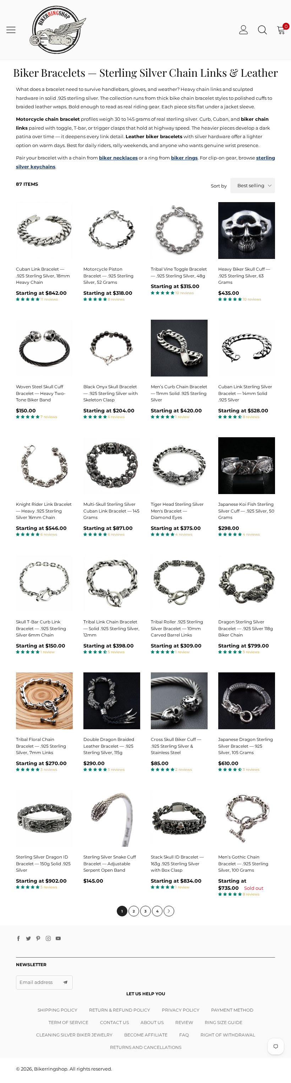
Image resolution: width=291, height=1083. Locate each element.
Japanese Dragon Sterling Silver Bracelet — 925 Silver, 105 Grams (245, 746)
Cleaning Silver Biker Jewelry (74, 1035)
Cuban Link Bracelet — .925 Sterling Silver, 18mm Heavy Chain (43, 275)
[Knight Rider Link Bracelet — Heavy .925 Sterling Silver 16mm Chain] (44, 465)
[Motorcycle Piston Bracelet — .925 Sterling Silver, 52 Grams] (111, 230)
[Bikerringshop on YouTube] (58, 938)
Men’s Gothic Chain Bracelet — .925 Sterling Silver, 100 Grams (243, 863)
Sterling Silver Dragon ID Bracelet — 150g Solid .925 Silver (43, 863)
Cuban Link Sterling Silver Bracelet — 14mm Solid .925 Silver (245, 393)
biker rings (184, 158)
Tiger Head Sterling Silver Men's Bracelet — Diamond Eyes (177, 511)
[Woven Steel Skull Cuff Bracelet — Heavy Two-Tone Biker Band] (44, 348)
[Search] (262, 29)
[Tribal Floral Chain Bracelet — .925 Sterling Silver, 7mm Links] (44, 700)
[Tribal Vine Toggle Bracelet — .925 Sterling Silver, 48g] (179, 230)
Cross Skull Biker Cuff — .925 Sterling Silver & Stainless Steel (176, 746)
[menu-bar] (13, 30)
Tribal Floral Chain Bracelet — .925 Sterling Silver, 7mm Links (41, 746)
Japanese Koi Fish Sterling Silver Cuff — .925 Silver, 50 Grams (246, 511)
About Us (152, 1022)
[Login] (243, 29)
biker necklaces (118, 158)
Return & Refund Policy (119, 1010)
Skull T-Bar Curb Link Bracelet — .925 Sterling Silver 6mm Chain (41, 628)
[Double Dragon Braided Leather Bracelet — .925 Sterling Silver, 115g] (111, 700)
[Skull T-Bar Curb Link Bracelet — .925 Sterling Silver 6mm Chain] (44, 583)
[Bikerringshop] (57, 30)
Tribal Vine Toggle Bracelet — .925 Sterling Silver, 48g (179, 272)
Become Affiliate (146, 1035)
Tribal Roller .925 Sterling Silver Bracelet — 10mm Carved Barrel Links (177, 628)
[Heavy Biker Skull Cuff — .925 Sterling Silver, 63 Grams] (246, 230)
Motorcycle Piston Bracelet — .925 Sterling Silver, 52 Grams (108, 275)
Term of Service (68, 1022)
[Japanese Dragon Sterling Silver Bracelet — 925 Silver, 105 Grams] (246, 700)
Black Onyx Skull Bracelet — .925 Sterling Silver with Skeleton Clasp (110, 393)
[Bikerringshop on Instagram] (48, 938)
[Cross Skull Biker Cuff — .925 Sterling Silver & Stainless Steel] (179, 700)
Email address (36, 982)
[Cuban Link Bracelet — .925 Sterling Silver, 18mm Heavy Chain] (44, 230)
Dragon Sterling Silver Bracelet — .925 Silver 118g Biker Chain (245, 628)
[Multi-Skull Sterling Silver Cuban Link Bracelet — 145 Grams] (111, 465)
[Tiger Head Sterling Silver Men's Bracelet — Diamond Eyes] (179, 465)
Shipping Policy (57, 1010)
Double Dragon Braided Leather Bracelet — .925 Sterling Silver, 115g (108, 746)
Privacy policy (180, 1010)
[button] (65, 982)
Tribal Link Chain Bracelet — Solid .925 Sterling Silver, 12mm (111, 628)
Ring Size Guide (223, 1022)
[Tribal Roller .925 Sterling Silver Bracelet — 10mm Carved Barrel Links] (179, 583)
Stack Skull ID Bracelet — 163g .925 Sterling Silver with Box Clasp (177, 863)
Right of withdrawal (228, 1035)
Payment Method (232, 1010)
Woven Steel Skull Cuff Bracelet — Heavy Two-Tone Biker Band (41, 393)
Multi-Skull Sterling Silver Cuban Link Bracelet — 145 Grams (111, 511)
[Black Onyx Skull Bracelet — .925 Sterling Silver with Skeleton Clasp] (111, 348)
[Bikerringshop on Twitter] (28, 938)
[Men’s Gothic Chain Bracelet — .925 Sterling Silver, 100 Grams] (246, 818)
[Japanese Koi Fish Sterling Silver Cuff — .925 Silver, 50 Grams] (246, 465)
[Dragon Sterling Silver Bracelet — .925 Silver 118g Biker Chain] (246, 583)
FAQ (184, 1035)
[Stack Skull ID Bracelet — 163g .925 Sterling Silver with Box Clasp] (179, 818)
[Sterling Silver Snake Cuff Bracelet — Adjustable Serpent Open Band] (111, 818)
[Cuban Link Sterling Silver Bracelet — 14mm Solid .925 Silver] (246, 348)
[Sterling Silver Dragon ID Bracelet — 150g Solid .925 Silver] (44, 818)
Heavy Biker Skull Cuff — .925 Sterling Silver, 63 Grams (244, 275)
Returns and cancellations (145, 1047)
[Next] (169, 911)
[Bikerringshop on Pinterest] (38, 938)
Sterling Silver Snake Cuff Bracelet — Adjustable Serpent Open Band (109, 863)
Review (184, 1022)
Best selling (250, 185)
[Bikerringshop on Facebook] (18, 938)
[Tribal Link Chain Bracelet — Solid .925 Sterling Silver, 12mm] (111, 583)
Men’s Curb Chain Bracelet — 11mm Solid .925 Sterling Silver (179, 393)
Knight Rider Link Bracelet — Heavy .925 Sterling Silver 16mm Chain (44, 511)
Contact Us (114, 1022)
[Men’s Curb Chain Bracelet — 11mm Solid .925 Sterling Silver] (179, 348)
